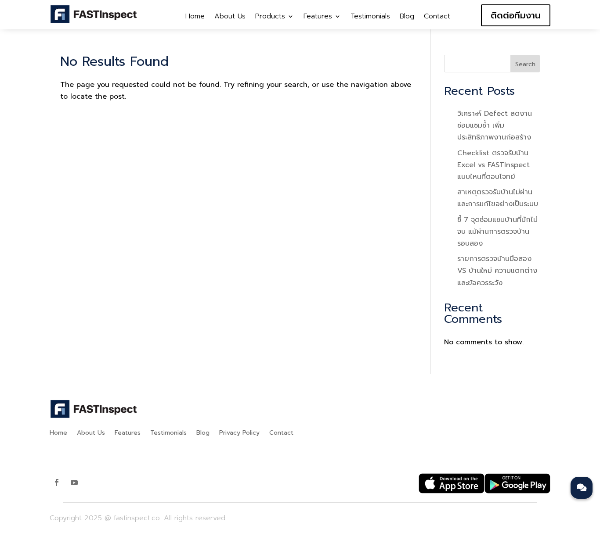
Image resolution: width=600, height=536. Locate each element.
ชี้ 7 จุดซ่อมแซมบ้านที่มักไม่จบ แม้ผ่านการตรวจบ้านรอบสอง (497, 231)
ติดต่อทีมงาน (516, 15)
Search (525, 64)
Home (195, 17)
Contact (437, 17)
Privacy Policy (239, 433)
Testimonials (370, 17)
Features (318, 17)
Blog (407, 17)
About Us (230, 17)
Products (270, 17)
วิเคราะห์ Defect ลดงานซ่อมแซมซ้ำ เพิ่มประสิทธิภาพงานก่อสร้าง (494, 125)
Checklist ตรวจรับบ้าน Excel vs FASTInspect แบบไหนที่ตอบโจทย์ (493, 165)
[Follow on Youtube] (74, 482)
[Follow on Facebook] (57, 482)
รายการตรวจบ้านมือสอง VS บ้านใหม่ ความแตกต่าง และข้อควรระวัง (497, 271)
